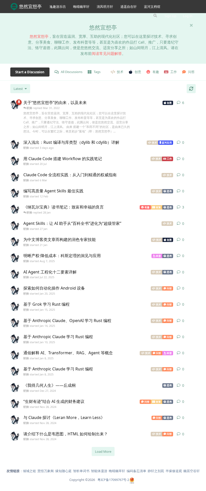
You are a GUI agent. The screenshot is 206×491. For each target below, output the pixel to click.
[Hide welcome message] (191, 25)
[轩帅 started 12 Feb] (14, 193)
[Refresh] (191, 88)
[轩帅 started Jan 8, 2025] (14, 355)
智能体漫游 (99, 471)
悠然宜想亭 (30, 6)
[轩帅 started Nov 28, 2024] (14, 403)
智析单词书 (81, 471)
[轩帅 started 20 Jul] (14, 160)
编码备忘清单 (136, 471)
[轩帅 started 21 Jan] (14, 241)
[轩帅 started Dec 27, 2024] (14, 387)
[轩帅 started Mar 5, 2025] (14, 209)
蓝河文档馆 (152, 6)
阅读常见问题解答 (107, 53)
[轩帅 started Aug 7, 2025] (14, 257)
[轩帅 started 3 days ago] (14, 144)
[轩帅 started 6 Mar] (14, 177)
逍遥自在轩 (128, 6)
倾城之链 (29, 471)
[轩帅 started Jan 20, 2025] (14, 290)
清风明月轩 (105, 6)
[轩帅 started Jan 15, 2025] (14, 306)
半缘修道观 (174, 471)
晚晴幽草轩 (81, 6)
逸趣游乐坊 (57, 6)
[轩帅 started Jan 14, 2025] (14, 322)
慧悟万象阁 (45, 471)
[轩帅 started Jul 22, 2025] (14, 274)
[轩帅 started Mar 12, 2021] (14, 104)
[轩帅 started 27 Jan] (14, 225)
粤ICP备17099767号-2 (113, 479)
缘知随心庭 (63, 471)
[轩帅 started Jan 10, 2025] (14, 338)
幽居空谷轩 (191, 471)
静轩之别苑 (156, 471)
